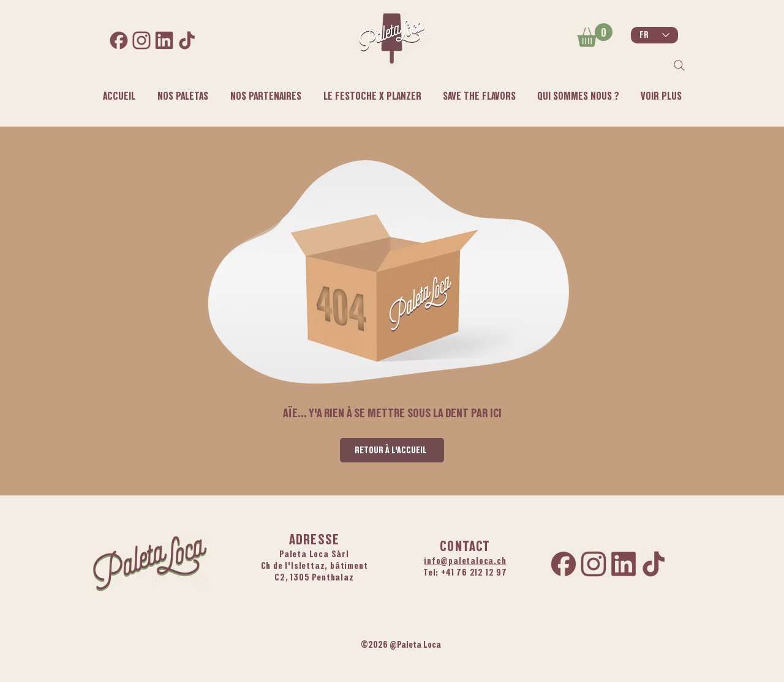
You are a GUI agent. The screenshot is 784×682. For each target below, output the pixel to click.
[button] (578, 96)
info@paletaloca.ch (465, 560)
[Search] (679, 65)
